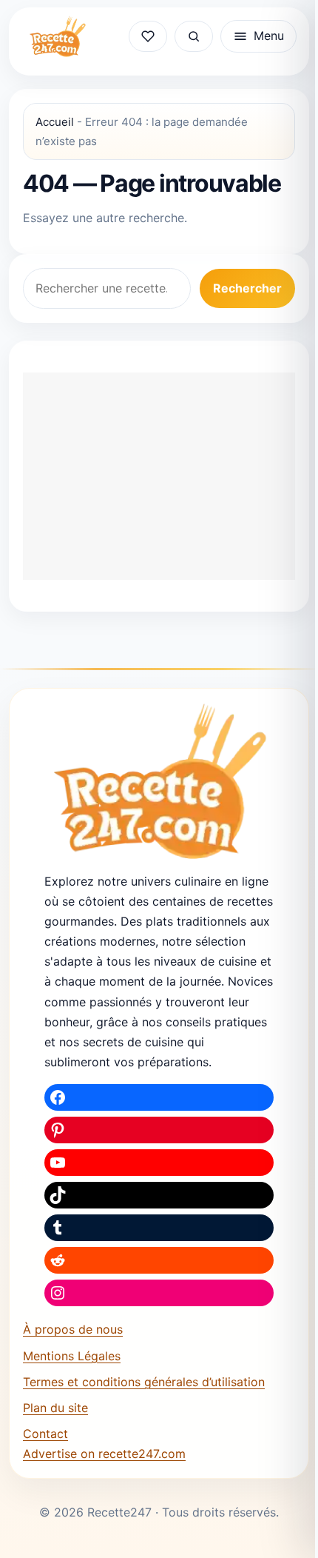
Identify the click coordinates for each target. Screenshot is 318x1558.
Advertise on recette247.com (104, 1453)
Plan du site (55, 1407)
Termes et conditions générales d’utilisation (144, 1381)
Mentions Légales (72, 1355)
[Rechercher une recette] (194, 36)
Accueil (54, 122)
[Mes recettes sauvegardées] (148, 36)
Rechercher (247, 288)
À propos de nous (73, 1329)
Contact (45, 1433)
